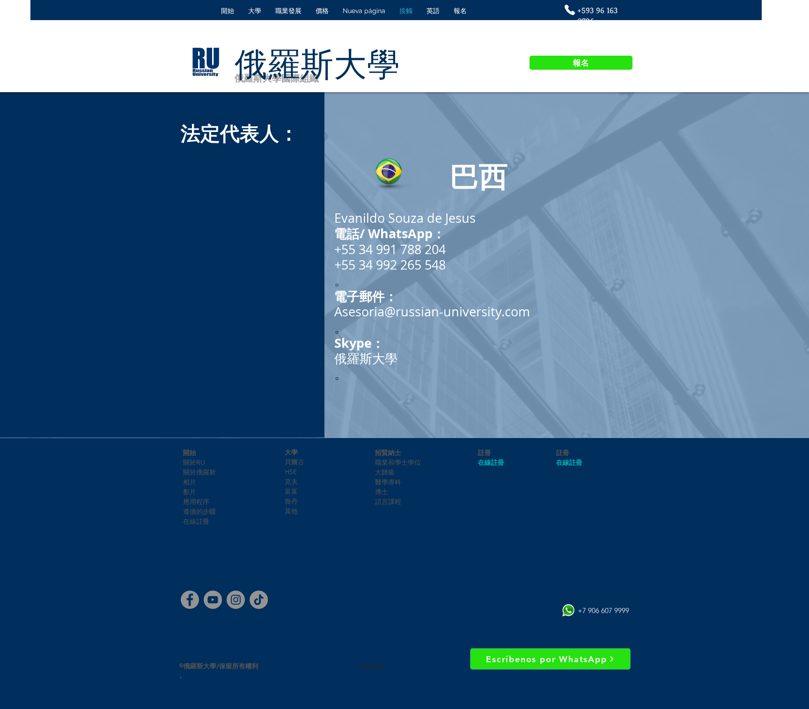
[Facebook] (190, 600)
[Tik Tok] (259, 600)
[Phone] (570, 10)
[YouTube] (213, 600)
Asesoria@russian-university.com (432, 311)
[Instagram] (236, 600)
